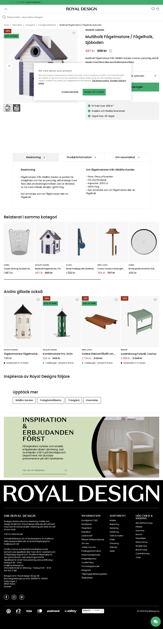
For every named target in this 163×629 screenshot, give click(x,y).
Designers (86, 570)
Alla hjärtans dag (144, 523)
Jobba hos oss (89, 547)
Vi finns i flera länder (13, 534)
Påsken (139, 527)
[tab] (36, 157)
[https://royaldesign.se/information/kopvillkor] (93, 611)
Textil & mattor (116, 536)
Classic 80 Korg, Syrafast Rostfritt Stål (19, 269)
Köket (112, 540)
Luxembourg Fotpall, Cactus (138, 354)
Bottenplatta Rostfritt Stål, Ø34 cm (144, 269)
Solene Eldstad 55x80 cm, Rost (98, 354)
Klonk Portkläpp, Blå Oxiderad (79, 269)
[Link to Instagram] (14, 597)
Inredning (114, 532)
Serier (112, 551)
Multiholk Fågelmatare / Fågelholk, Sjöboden (50, 269)
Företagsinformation (91, 551)
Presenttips (141, 538)
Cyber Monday (143, 554)
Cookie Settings (70, 92)
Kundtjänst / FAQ (89, 520)
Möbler (113, 520)
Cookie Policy (88, 562)
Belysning (114, 524)
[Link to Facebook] (6, 597)
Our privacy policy (100, 80)
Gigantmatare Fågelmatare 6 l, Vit (21, 354)
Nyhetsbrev (87, 524)
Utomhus (140, 531)
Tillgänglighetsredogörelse (94, 574)
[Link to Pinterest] (21, 597)
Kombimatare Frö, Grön (58, 354)
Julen (138, 557)
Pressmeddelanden (91, 555)
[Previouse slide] (9, 66)
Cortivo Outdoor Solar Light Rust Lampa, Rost (112, 269)
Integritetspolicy (89, 559)
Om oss (85, 543)
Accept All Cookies (94, 92)
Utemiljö (113, 547)
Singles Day (141, 546)
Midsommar (142, 542)
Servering (114, 528)
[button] (153, 9)
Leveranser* (87, 536)
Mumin (139, 534)
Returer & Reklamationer (93, 540)
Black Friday (141, 550)
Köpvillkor (86, 532)
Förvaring (114, 543)
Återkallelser (87, 578)
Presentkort (87, 528)
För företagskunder (90, 566)
